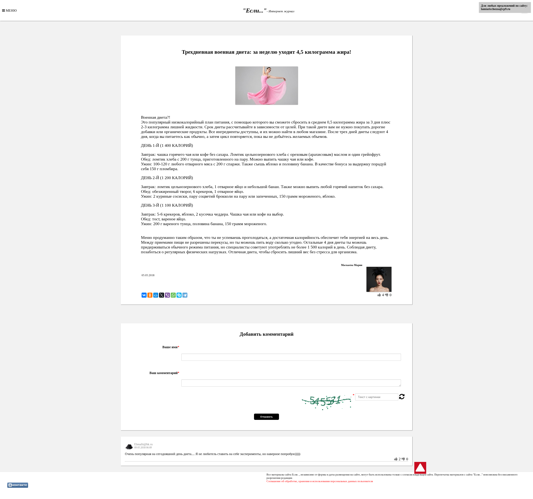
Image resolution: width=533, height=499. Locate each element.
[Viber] (167, 295)
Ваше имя (170, 347)
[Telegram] (184, 295)
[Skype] (179, 295)
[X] (161, 295)
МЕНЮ (11, 10)
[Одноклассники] (149, 295)
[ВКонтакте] (144, 295)
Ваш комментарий (164, 373)
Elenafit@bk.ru (143, 444)
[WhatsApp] (173, 295)
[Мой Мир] (155, 295)
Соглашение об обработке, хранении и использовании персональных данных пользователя (319, 481)
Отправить (266, 416)
